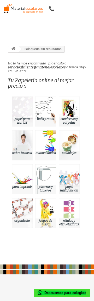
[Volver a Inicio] (13, 49)
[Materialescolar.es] (22, 8)
